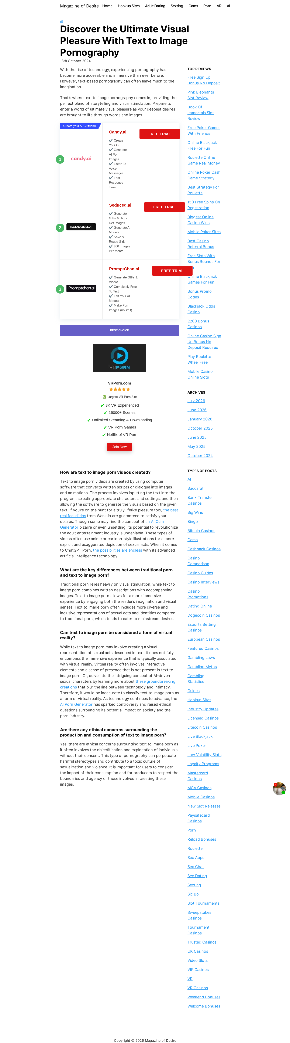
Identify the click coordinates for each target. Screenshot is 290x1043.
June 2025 (197, 437)
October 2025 (200, 428)
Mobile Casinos (201, 797)
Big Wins (195, 512)
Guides (193, 690)
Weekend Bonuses (203, 997)
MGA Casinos (199, 788)
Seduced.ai (120, 205)
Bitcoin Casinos (201, 530)
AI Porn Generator (76, 704)
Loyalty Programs (203, 764)
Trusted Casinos (202, 942)
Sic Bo (193, 894)
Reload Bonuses (201, 839)
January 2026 (199, 419)
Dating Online (199, 606)
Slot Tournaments (203, 903)
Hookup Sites (128, 6)
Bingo (192, 521)
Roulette (195, 848)
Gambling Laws (201, 657)
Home (107, 6)
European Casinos (203, 639)
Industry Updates (202, 709)
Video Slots (197, 960)
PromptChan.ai (124, 269)
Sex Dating (197, 876)
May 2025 (196, 446)
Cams (193, 6)
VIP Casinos (198, 969)
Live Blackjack (200, 736)
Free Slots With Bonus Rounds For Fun (203, 262)
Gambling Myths (202, 666)
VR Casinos (197, 988)
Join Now (120, 447)
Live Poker (196, 745)
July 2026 (196, 401)
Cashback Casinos (204, 549)
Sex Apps (195, 857)
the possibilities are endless (117, 550)
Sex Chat (195, 866)
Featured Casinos (203, 648)
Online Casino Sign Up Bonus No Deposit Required (204, 342)
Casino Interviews (203, 582)
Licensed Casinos (203, 718)
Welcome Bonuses (203, 1006)
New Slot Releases (204, 806)
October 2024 (200, 455)
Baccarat (195, 488)
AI (228, 6)
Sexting (177, 6)
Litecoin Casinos (202, 727)
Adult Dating (155, 6)
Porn (207, 6)
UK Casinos (197, 951)
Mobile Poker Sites (204, 232)
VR (219, 6)
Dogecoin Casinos (203, 615)
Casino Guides (200, 573)
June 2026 (197, 410)
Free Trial (159, 134)
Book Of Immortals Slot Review (200, 113)
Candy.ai (118, 132)
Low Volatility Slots (204, 754)
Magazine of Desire (79, 6)
